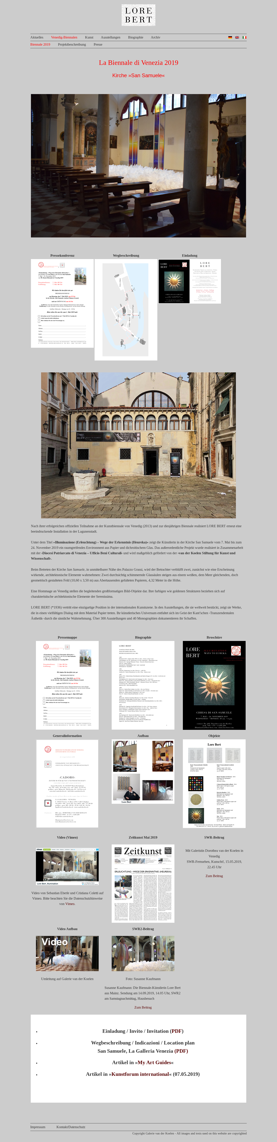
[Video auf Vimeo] (67, 884)
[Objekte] (214, 827)
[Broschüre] (214, 728)
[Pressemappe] (67, 728)
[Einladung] (189, 302)
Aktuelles (36, 37)
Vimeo (69, 904)
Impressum (37, 1127)
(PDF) (181, 1051)
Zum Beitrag (214, 876)
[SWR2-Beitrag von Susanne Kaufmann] (143, 970)
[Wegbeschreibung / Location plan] (126, 359)
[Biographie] (143, 728)
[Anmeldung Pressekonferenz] (62, 346)
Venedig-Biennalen (64, 37)
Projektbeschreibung (72, 44)
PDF (177, 1031)
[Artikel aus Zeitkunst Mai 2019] (143, 921)
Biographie (135, 37)
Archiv (155, 37)
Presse (98, 44)
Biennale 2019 (40, 44)
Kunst (89, 37)
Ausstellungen (110, 37)
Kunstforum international (140, 1074)
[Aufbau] (143, 802)
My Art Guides (154, 1062)
